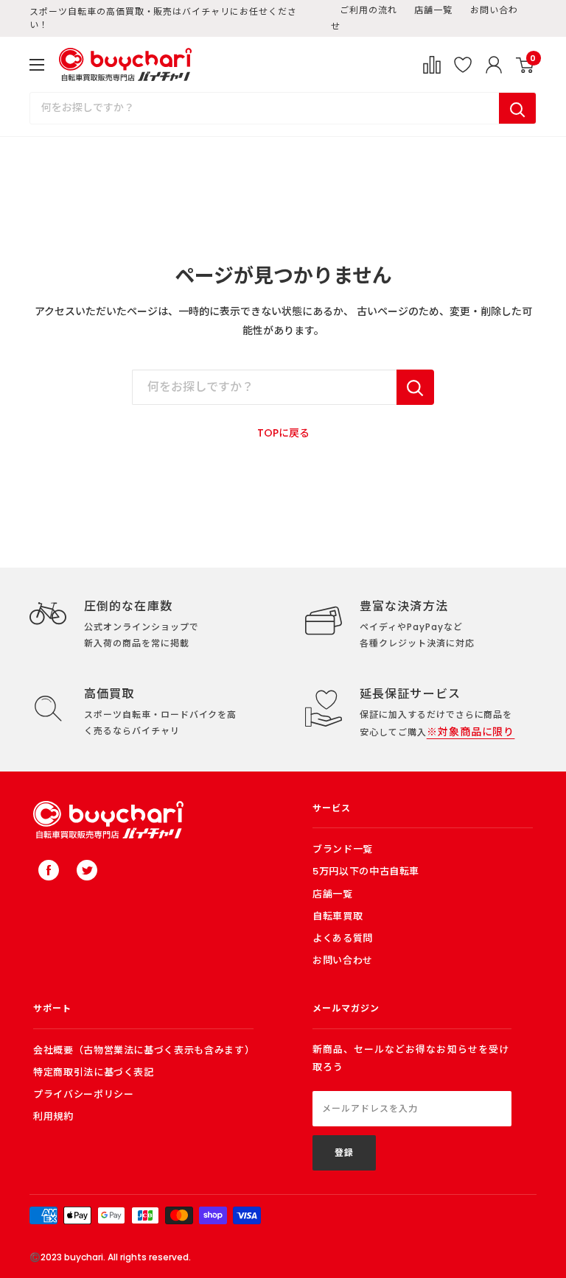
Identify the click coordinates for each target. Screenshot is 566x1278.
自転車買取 (337, 916)
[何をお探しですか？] (415, 387)
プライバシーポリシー (83, 1094)
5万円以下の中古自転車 (365, 871)
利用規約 (53, 1116)
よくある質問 (342, 938)
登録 (344, 1152)
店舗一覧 (433, 10)
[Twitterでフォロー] (87, 870)
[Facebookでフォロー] (48, 870)
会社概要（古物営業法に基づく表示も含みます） (143, 1050)
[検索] (517, 108)
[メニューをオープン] (36, 65)
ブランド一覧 (342, 849)
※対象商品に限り (471, 731)
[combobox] (264, 108)
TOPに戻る (283, 433)
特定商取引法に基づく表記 (93, 1072)
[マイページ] (494, 65)
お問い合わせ (342, 960)
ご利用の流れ (368, 10)
